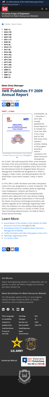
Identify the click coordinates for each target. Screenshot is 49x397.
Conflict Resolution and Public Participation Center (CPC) (25, 233)
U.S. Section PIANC (11, 238)
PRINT (4, 111)
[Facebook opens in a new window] (8, 309)
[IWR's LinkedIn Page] (3, 309)
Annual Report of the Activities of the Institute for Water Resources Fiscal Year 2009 (17, 154)
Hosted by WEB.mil (9, 360)
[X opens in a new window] (13, 309)
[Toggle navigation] (45, 9)
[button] (11, 4)
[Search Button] (41, 9)
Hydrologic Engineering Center (15, 235)
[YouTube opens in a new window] (18, 309)
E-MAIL (12, 111)
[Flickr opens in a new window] (22, 309)
